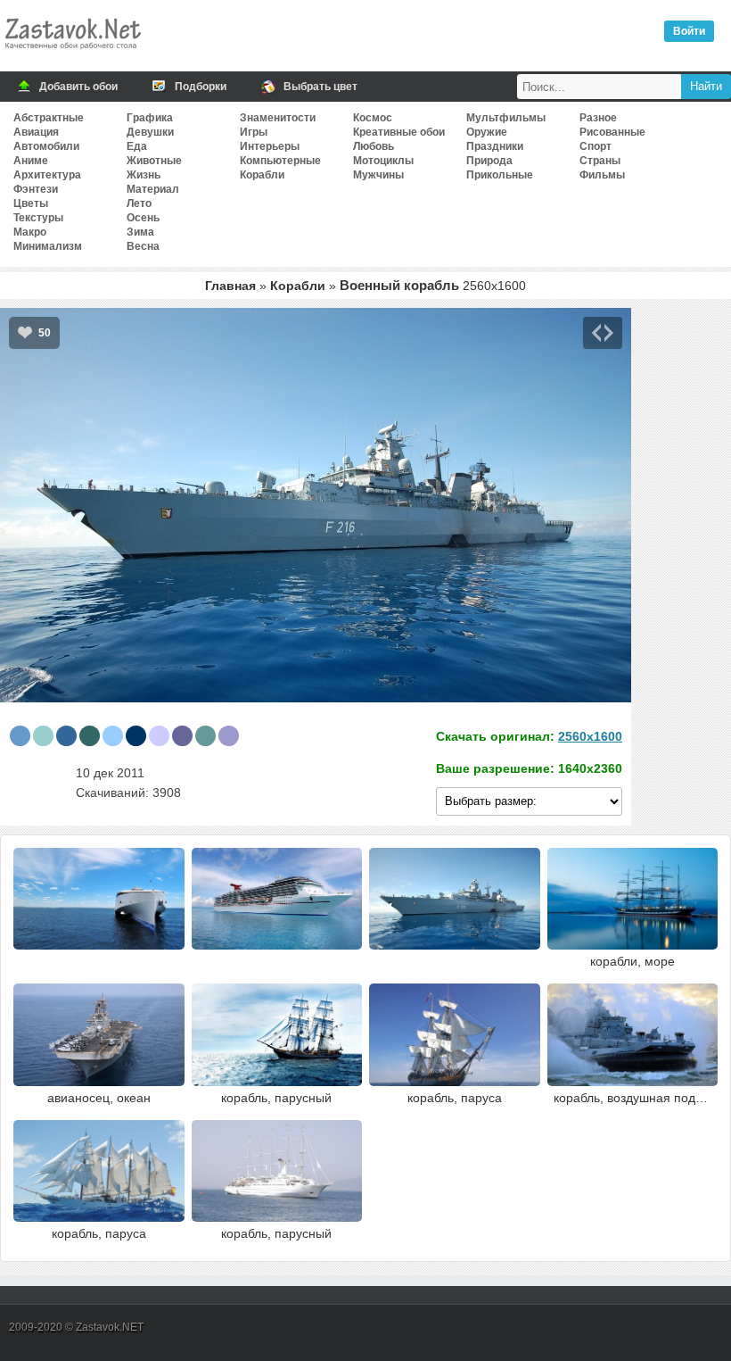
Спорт (595, 146)
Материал (153, 189)
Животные (154, 160)
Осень (143, 218)
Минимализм (47, 246)
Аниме (30, 160)
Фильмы (602, 175)
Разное (598, 118)
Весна (143, 246)
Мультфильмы (506, 118)
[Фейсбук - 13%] (66, 736)
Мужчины (378, 175)
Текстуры (38, 218)
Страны (599, 160)
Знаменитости (278, 118)
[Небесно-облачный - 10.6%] (113, 736)
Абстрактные (48, 118)
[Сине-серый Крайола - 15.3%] (20, 736)
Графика (150, 118)
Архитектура (47, 175)
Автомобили (46, 146)
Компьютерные (280, 160)
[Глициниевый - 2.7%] (228, 736)
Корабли (262, 175)
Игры (253, 132)
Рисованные (612, 132)
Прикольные (499, 175)
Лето (139, 203)
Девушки (150, 132)
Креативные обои (399, 132)
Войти (689, 31)
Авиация (36, 132)
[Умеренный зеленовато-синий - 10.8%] (89, 736)
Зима (140, 232)
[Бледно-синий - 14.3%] (43, 736)
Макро (29, 232)
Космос (372, 118)
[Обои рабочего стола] (72, 53)
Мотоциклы (383, 160)
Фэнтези (35, 189)
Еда (137, 146)
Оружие (486, 132)
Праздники (494, 146)
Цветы (30, 203)
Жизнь (143, 175)
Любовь (373, 146)
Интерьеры (270, 146)
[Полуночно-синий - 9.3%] (136, 736)
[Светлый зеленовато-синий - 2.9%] (205, 736)
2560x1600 (590, 736)
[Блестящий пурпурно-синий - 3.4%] (182, 736)
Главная (230, 285)
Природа (489, 160)
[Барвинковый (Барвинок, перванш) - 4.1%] (159, 736)
